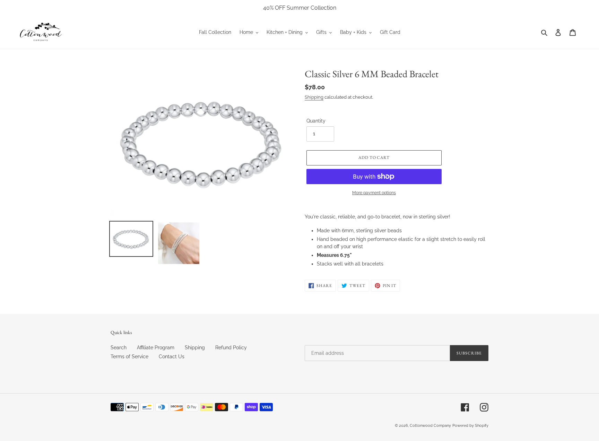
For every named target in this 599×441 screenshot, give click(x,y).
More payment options (374, 192)
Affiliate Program (155, 347)
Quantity (315, 121)
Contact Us (171, 356)
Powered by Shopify (470, 425)
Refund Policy (231, 347)
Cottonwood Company (430, 425)
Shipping (314, 97)
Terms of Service (129, 356)
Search (119, 347)
